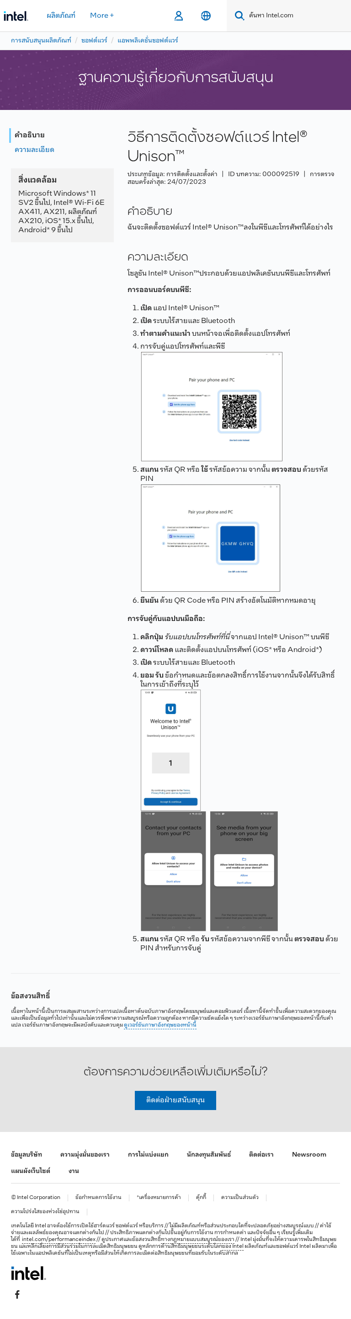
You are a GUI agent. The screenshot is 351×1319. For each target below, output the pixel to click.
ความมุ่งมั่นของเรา (85, 1155)
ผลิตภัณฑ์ (61, 15)
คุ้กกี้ (201, 1197)
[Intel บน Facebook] (17, 1295)
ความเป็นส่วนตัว (240, 1197)
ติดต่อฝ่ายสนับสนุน (175, 1100)
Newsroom (309, 1155)
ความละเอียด (34, 149)
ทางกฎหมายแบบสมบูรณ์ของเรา (197, 1240)
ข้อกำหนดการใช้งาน (98, 1197)
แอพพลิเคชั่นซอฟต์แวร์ (147, 41)
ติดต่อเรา (261, 1155)
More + (102, 15)
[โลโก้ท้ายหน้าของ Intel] (28, 1273)
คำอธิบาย (30, 135)
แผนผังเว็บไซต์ (30, 1171)
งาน (74, 1171)
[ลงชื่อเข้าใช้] (178, 16)
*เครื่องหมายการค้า (159, 1197)
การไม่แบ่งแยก (148, 1155)
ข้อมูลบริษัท (26, 1155)
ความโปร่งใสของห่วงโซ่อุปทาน (45, 1212)
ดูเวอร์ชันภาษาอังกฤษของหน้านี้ (160, 1025)
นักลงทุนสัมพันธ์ (209, 1155)
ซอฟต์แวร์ (94, 41)
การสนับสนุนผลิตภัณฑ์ (41, 41)
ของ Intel (233, 1246)
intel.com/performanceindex (59, 1240)
